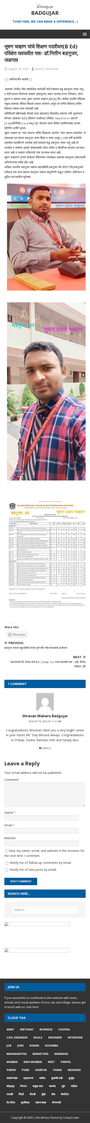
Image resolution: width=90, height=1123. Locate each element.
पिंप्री (21, 1094)
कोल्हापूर (10, 1086)
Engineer (55, 1037)
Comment (11, 780)
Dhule (37, 1037)
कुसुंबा (71, 1078)
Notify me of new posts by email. (33, 870)
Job (9, 1045)
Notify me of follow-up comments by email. (40, 863)
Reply (47, 748)
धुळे (63, 1086)
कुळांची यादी (57, 1078)
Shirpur (41, 1070)
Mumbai (12, 1062)
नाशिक (74, 1086)
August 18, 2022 (18, 69)
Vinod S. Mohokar (46, 69)
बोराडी (33, 1094)
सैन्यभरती (56, 1102)
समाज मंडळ (40, 1102)
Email (8, 825)
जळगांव (52, 1086)
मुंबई (43, 1094)
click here (32, 1007)
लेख (53, 1094)
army (10, 1029)
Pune (25, 1070)
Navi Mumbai (33, 1062)
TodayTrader (71, 1118)
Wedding (74, 1070)
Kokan (34, 1045)
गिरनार (23, 1086)
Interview (75, 1037)
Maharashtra (17, 1054)
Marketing (40, 1054)
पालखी (10, 1094)
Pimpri (11, 1070)
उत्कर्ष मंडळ (12, 1078)
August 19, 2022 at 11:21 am (45, 721)
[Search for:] (45, 910)
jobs (20, 1045)
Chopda (64, 1029)
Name (9, 812)
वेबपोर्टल (65, 1094)
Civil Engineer (17, 1037)
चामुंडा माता (38, 1086)
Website (10, 838)
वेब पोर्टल (11, 1102)
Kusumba (51, 1045)
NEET (51, 1062)
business (46, 1029)
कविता (42, 1078)
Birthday (27, 1029)
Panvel (66, 1062)
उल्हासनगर (28, 1078)
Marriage (61, 1054)
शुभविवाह (25, 1102)
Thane (57, 1070)
